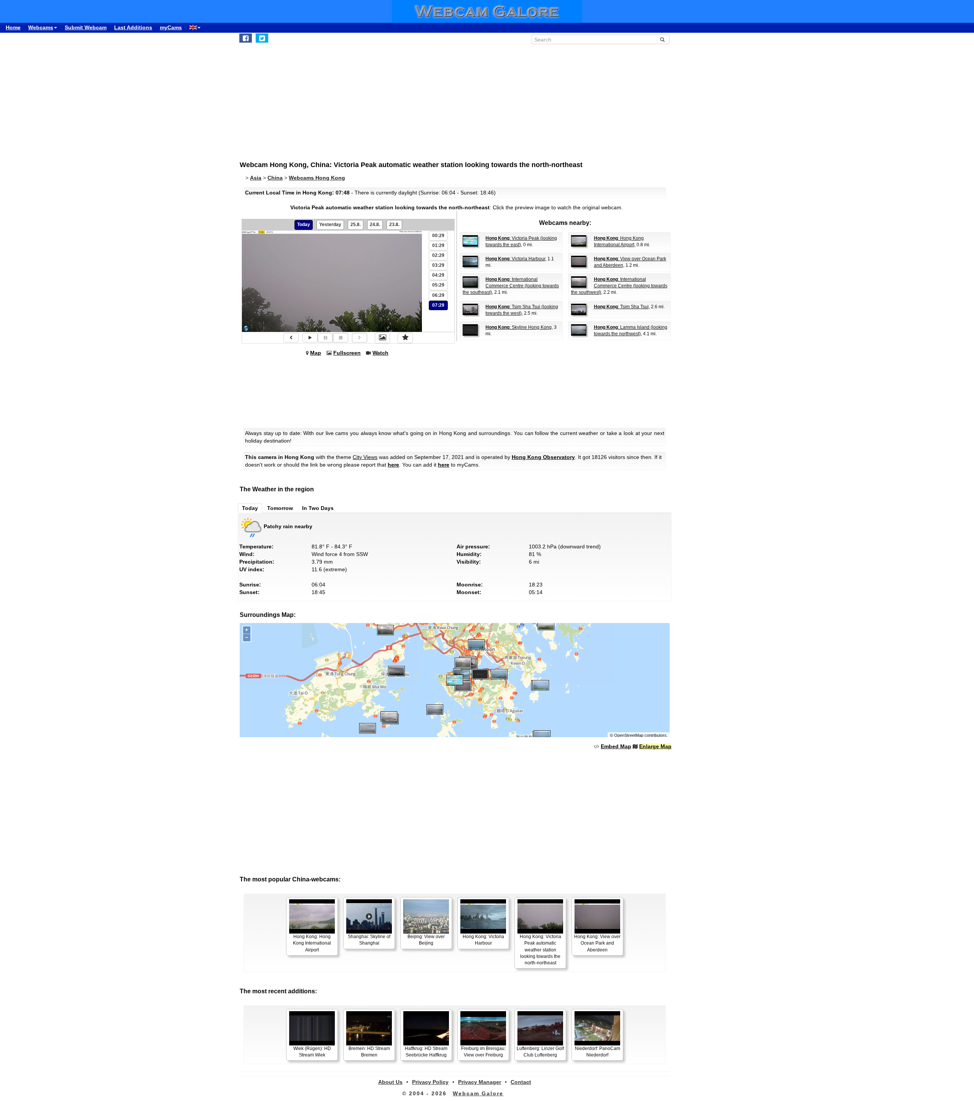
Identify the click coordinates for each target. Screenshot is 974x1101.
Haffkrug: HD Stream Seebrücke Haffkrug (426, 1052)
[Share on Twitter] (262, 38)
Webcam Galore (478, 1093)
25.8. (355, 224)
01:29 (438, 245)
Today (303, 224)
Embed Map (616, 746)
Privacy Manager (479, 1082)
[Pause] (325, 338)
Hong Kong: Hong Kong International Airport (312, 943)
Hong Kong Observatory (543, 457)
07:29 (438, 305)
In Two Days (318, 508)
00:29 (438, 235)
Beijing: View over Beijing (426, 940)
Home (13, 27)
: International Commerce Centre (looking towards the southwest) (619, 286)
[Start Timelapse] (310, 338)
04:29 (438, 275)
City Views (365, 457)
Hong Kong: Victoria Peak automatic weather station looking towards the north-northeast (540, 950)
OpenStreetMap (628, 735)
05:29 (438, 285)
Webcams (40, 27)
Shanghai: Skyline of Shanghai (369, 940)
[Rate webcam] (405, 338)
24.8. (375, 224)
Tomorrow (280, 508)
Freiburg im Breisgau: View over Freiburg (483, 1052)
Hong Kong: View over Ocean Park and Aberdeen (597, 943)
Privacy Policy (430, 1082)
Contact (521, 1082)
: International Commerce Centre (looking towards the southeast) (511, 286)
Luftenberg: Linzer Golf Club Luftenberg (540, 1052)
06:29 (438, 295)
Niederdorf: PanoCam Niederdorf (597, 1052)
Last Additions (133, 27)
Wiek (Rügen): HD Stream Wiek (312, 1052)
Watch (380, 353)
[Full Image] (382, 338)
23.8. (394, 224)
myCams (171, 27)
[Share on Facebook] (245, 38)
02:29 (438, 255)
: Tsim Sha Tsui (621, 306)
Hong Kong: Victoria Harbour (483, 940)
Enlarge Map (655, 746)
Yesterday (330, 224)
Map (315, 353)
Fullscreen (347, 353)
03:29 (438, 265)
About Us (390, 1082)
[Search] (662, 40)
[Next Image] (359, 338)
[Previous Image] (291, 338)
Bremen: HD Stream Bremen (369, 1052)
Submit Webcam (86, 27)
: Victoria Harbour (515, 258)
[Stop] (340, 338)
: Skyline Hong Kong (518, 327)
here (393, 465)
